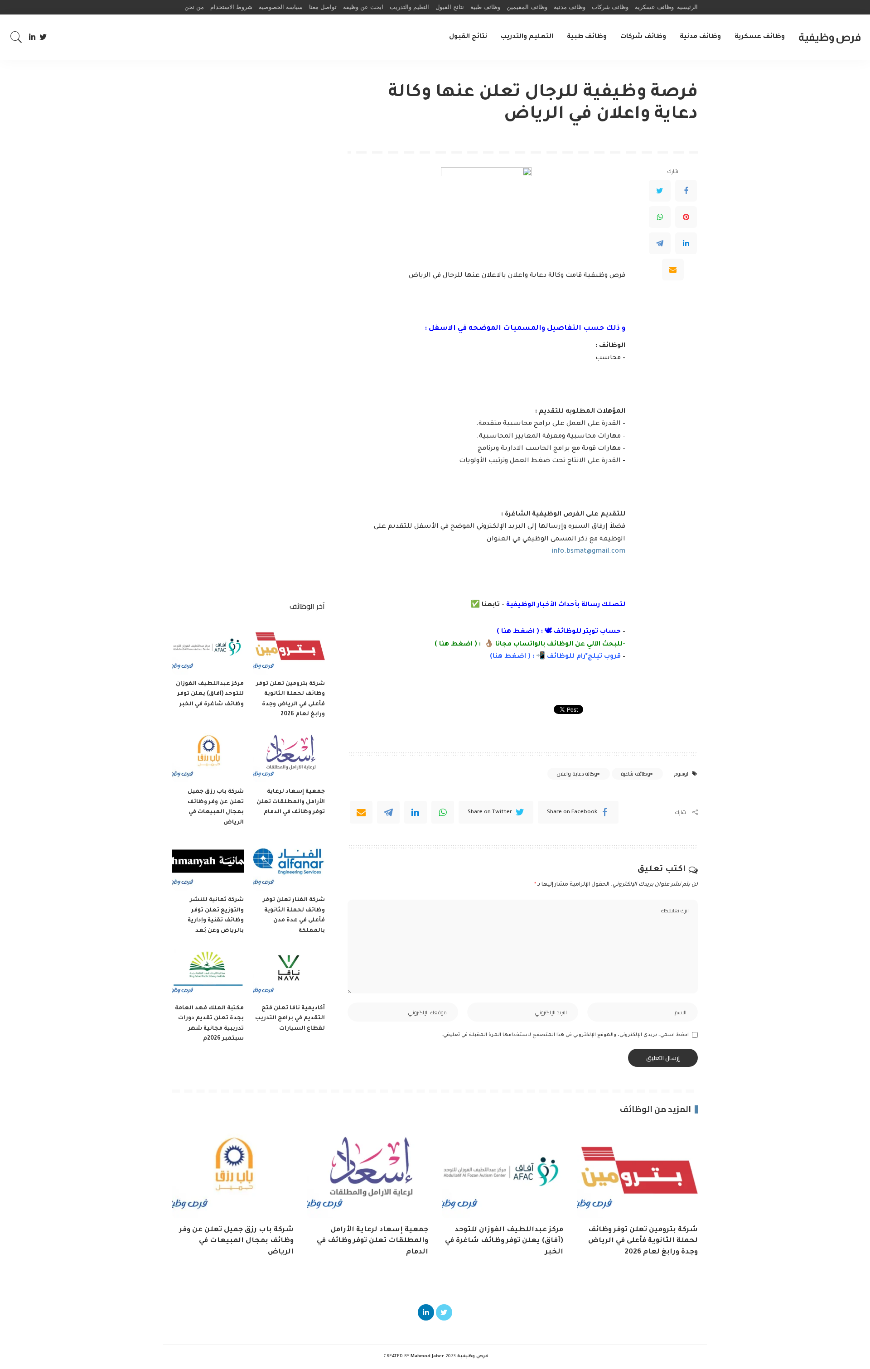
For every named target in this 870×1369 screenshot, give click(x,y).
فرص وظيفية (829, 37)
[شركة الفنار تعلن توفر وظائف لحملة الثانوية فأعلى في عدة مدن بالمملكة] (288, 864)
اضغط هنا (518, 632)
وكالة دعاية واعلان (576, 773)
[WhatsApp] (660, 217)
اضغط (514, 656)
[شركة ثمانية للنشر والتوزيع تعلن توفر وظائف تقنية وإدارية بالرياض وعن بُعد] (208, 864)
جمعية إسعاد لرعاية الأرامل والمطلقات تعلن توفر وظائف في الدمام (290, 802)
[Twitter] (43, 37)
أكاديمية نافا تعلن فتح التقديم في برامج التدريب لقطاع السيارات (290, 1018)
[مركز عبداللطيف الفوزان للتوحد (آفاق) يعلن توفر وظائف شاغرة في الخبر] (208, 648)
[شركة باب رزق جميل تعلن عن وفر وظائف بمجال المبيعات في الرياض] (208, 756)
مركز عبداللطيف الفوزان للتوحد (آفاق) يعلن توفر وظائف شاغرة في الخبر (210, 694)
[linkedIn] (415, 812)
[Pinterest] (686, 217)
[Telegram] (660, 243)
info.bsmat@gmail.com (588, 551)
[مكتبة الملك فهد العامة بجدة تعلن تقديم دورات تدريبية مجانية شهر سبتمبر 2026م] (208, 972)
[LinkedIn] (32, 37)
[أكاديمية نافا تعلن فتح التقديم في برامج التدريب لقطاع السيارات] (288, 972)
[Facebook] (686, 191)
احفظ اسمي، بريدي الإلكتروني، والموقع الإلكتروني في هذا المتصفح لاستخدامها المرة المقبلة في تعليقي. (565, 1035)
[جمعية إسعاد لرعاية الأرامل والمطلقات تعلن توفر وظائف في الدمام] (288, 756)
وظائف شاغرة (635, 773)
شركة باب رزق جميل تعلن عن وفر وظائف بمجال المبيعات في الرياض (236, 1241)
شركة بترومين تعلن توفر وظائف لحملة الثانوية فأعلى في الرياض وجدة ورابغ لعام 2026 (643, 1241)
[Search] (16, 37)
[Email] (673, 269)
